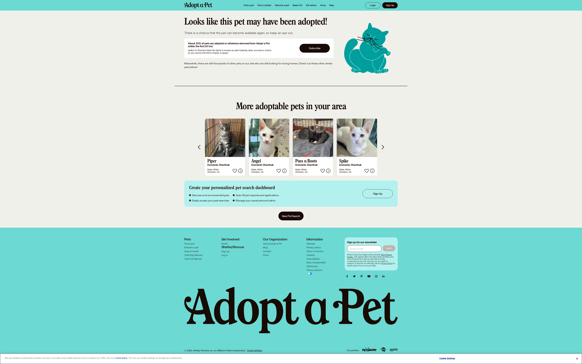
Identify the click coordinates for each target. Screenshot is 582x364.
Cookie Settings (254, 350)
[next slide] (383, 147)
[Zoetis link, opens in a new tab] (394, 349)
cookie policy (121, 358)
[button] (225, 147)
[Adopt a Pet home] (198, 5)
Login (373, 5)
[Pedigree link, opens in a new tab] (383, 349)
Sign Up (390, 5)
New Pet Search (291, 216)
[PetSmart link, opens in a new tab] (369, 349)
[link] (282, 5)
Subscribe (315, 48)
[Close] (577, 358)
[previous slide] (199, 147)
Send (389, 248)
